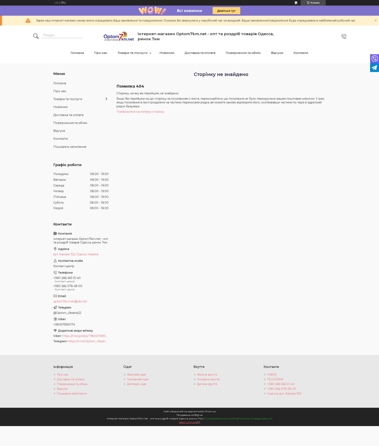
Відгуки (277, 53)
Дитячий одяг (136, 384)
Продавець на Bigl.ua (189, 414)
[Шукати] (36, 36)
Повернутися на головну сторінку (140, 111)
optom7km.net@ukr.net (70, 301)
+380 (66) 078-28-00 (281, 389)
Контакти (301, 53)
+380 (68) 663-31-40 (281, 384)
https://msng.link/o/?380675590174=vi (85, 336)
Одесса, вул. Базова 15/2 (284, 393)
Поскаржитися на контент (220, 418)
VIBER (271, 374)
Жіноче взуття (207, 374)
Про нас (100, 53)
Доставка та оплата (200, 53)
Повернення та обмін (243, 53)
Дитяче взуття (207, 384)
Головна (77, 53)
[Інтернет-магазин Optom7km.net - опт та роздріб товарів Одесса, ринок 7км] (119, 36)
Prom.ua (210, 411)
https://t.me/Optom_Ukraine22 (88, 341)
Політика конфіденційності (255, 418)
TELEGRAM (275, 379)
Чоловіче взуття (208, 379)
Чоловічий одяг (138, 379)
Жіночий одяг (136, 374)
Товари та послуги (132, 53)
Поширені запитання (69, 147)
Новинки (166, 53)
